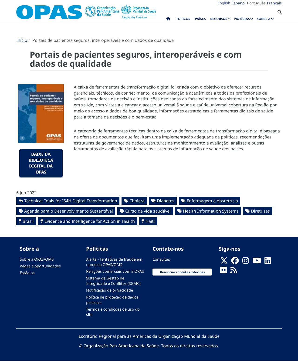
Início (21, 40)
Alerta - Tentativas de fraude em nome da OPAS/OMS (114, 262)
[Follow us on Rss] (233, 271)
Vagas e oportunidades (40, 266)
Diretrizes (260, 211)
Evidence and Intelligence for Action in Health (89, 221)
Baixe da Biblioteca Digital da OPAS (41, 163)
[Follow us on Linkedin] (267, 261)
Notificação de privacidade (109, 290)
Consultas (161, 259)
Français (274, 3)
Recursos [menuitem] (218, 18)
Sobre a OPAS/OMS (37, 259)
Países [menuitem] (200, 18)
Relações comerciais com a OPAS (115, 271)
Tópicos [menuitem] (183, 18)
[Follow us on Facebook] (235, 261)
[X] (224, 261)
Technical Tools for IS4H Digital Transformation (70, 200)
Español (239, 3)
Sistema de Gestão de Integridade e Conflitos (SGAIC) (113, 281)
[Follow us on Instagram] (245, 261)
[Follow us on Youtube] (257, 261)
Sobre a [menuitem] (264, 18)
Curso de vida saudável (148, 211)
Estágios (27, 272)
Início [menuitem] (168, 20)
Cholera (137, 200)
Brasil (28, 221)
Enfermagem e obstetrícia (212, 200)
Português (256, 3)
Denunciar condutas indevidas (182, 272)
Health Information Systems (211, 211)
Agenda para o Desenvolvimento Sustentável (68, 211)
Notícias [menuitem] (242, 18)
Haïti (150, 221)
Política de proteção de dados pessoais (112, 300)
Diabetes (165, 200)
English (223, 3)
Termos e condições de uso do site (113, 312)
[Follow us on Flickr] (223, 271)
